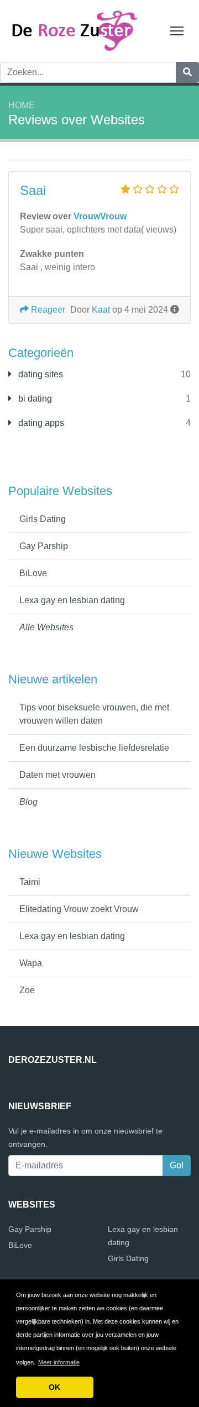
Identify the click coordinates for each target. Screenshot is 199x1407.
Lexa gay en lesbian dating (72, 600)
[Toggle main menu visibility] (177, 30)
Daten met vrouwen (57, 774)
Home (21, 105)
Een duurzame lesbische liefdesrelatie (94, 747)
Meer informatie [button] (59, 1362)
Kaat (101, 309)
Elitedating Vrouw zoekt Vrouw (79, 909)
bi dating (34, 398)
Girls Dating (42, 519)
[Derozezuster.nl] (77, 30)
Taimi (29, 882)
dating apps (40, 423)
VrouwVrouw (100, 216)
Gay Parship (43, 546)
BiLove (33, 573)
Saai (33, 190)
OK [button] (54, 1387)
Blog (28, 802)
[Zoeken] (187, 72)
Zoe (27, 990)
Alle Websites (46, 627)
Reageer (47, 309)
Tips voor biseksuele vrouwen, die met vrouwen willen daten (94, 714)
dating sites (39, 374)
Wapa (30, 963)
